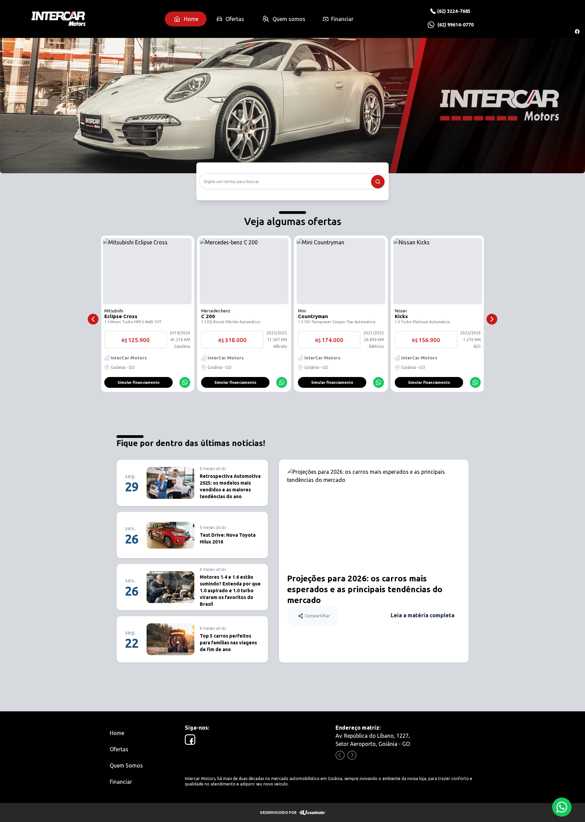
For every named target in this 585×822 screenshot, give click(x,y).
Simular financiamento (138, 382)
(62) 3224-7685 (454, 11)
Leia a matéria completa (422, 615)
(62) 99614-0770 (455, 24)
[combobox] (292, 181)
